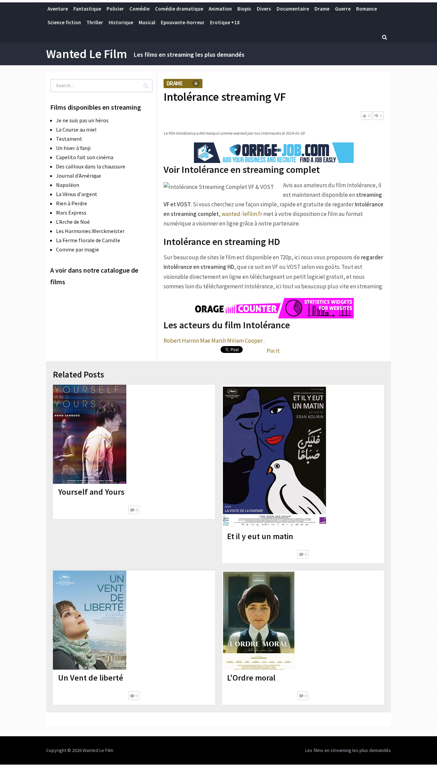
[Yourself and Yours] (89, 434)
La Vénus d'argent (76, 194)
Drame (321, 8)
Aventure (57, 8)
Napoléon (67, 184)
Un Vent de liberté (90, 677)
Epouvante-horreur (183, 22)
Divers (264, 8)
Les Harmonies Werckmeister (90, 231)
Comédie (139, 8)
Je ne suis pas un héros (82, 120)
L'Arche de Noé (73, 221)
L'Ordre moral (251, 677)
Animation (220, 8)
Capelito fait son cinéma (84, 157)
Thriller (94, 22)
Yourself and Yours (91, 492)
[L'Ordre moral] (258, 620)
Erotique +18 (225, 22)
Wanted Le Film (86, 54)
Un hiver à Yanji (73, 148)
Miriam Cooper (245, 340)
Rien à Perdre (71, 203)
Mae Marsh (213, 340)
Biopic (244, 8)
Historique (121, 22)
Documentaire (293, 8)
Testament (69, 138)
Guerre (343, 8)
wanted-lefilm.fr (242, 214)
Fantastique (87, 8)
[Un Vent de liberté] (89, 620)
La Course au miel (76, 129)
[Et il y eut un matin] (275, 456)
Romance (366, 8)
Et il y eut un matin (260, 536)
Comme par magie (77, 249)
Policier (115, 8)
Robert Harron (181, 340)
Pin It (273, 351)
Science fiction (64, 22)
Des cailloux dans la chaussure (90, 166)
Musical (147, 22)
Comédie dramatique (179, 8)
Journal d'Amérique (78, 175)
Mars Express (71, 212)
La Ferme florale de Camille (88, 240)
